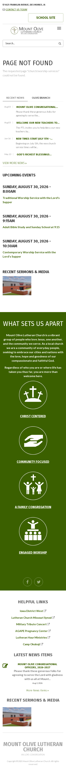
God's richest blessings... (34, 154)
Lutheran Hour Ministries (31, 637)
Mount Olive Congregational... (37, 107)
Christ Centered (33, 416)
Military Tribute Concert (31, 624)
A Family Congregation (33, 507)
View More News (14, 163)
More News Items (37, 690)
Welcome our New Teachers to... (37, 122)
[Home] (33, 30)
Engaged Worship (33, 553)
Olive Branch (41, 97)
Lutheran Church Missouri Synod (31, 617)
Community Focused (33, 462)
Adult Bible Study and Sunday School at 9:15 (31, 227)
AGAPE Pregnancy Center (31, 630)
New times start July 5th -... (34, 138)
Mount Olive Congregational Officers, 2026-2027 (37, 666)
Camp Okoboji (31, 644)
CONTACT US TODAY (16, 9)
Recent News (17, 97)
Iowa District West (31, 610)
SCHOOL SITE (45, 18)
